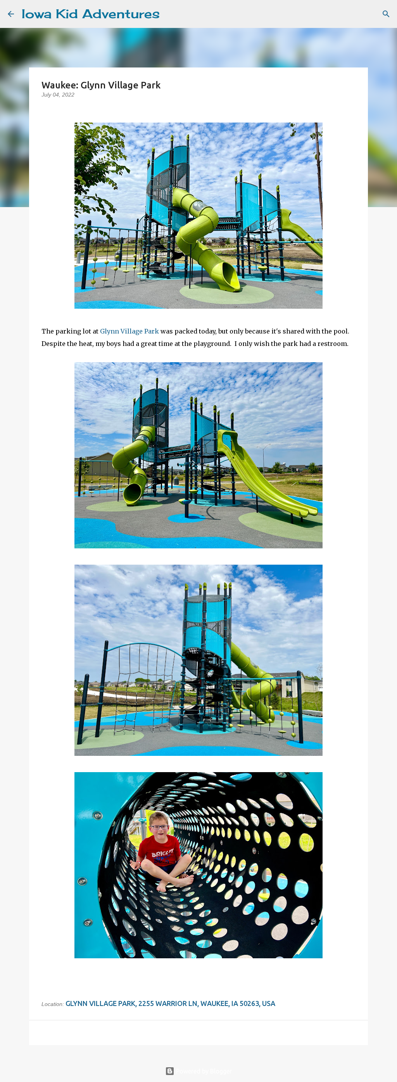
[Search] (170, 14)
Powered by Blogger (203, 1071)
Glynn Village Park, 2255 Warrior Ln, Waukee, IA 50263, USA (170, 1003)
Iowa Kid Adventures (91, 13)
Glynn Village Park (129, 331)
